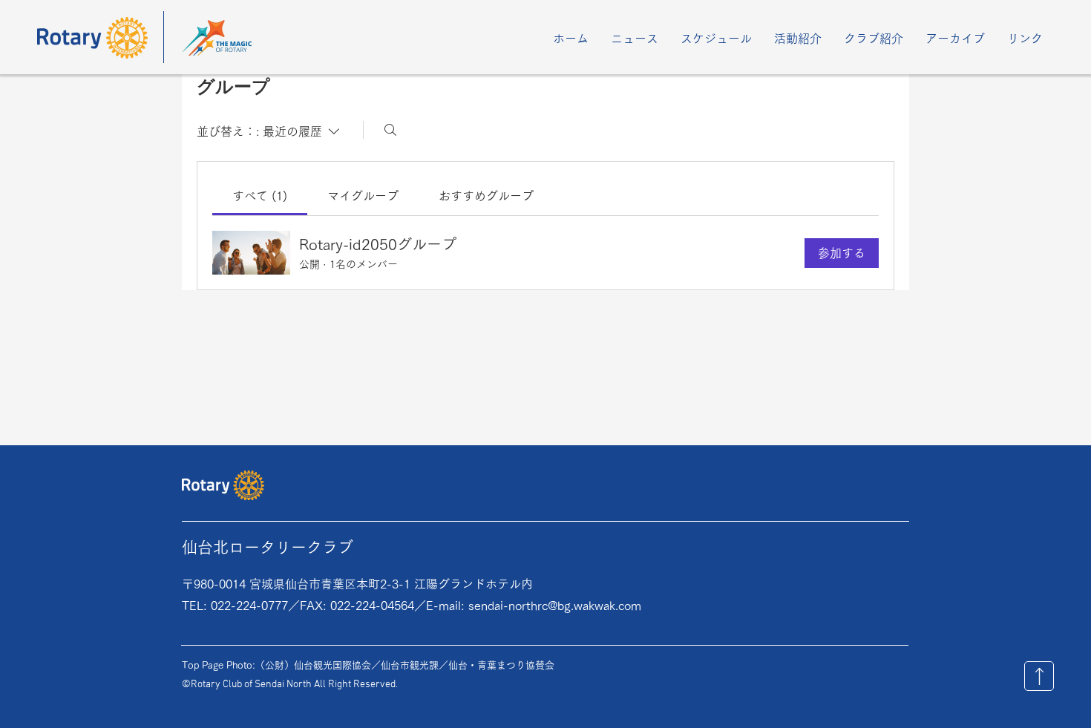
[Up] (1039, 676)
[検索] (390, 130)
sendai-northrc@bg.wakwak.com (554, 605)
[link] (259, 196)
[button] (716, 38)
